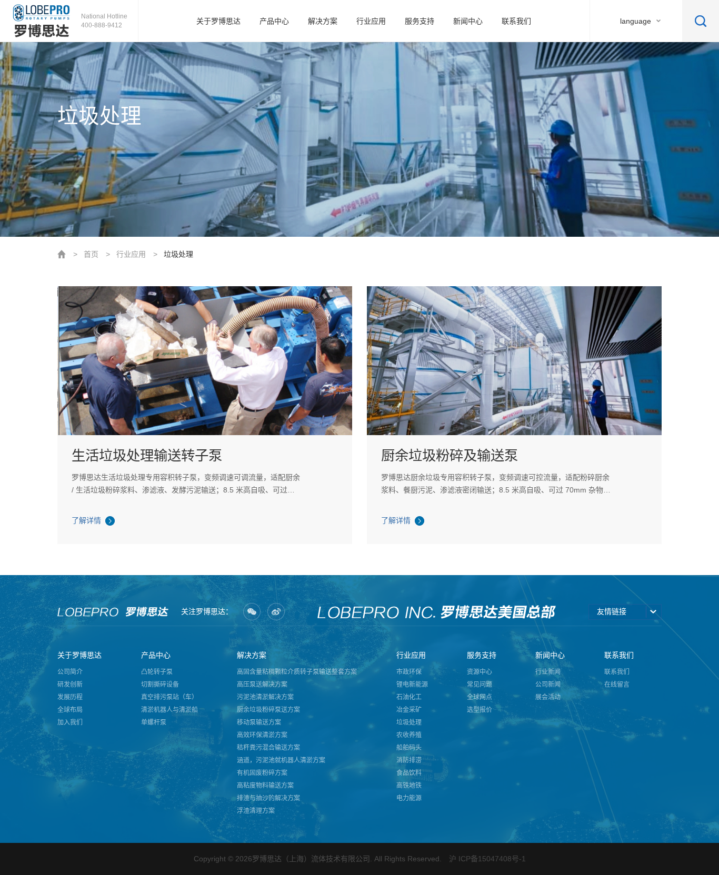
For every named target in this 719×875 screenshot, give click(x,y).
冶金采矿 (409, 709)
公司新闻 (548, 684)
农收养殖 (409, 735)
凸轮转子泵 (157, 672)
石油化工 (409, 697)
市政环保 (409, 672)
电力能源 (409, 798)
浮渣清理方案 (256, 810)
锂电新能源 (412, 684)
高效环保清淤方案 (262, 735)
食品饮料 (409, 773)
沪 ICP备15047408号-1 (487, 858)
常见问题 (479, 684)
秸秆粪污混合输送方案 (268, 747)
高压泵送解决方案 (262, 684)
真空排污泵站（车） (169, 697)
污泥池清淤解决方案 (265, 697)
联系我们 (617, 672)
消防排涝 (409, 760)
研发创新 (70, 684)
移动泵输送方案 (259, 722)
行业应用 (131, 254)
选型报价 (479, 709)
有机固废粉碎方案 (262, 773)
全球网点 (479, 697)
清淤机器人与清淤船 (169, 709)
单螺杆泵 (153, 722)
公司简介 (70, 672)
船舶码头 (409, 747)
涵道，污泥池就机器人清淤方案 (281, 760)
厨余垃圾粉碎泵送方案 (268, 709)
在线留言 (617, 684)
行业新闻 (548, 672)
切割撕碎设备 (160, 684)
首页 (91, 254)
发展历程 (70, 697)
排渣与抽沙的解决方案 (268, 798)
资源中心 (479, 672)
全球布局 (70, 709)
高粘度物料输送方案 (265, 785)
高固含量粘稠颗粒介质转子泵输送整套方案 (297, 672)
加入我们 (70, 722)
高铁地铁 (409, 785)
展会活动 (548, 697)
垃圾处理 (178, 254)
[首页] (42, 20)
